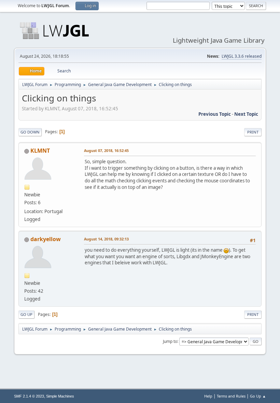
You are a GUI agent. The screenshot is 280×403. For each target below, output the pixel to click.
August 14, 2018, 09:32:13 (106, 238)
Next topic (246, 114)
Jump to (170, 341)
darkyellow (45, 239)
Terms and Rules (231, 396)
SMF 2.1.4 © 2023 (29, 396)
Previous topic (214, 114)
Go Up (26, 314)
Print (252, 132)
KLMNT (40, 150)
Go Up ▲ (258, 396)
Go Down (30, 132)
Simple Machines (60, 396)
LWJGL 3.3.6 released (242, 56)
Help (208, 396)
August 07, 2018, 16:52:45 (106, 150)
